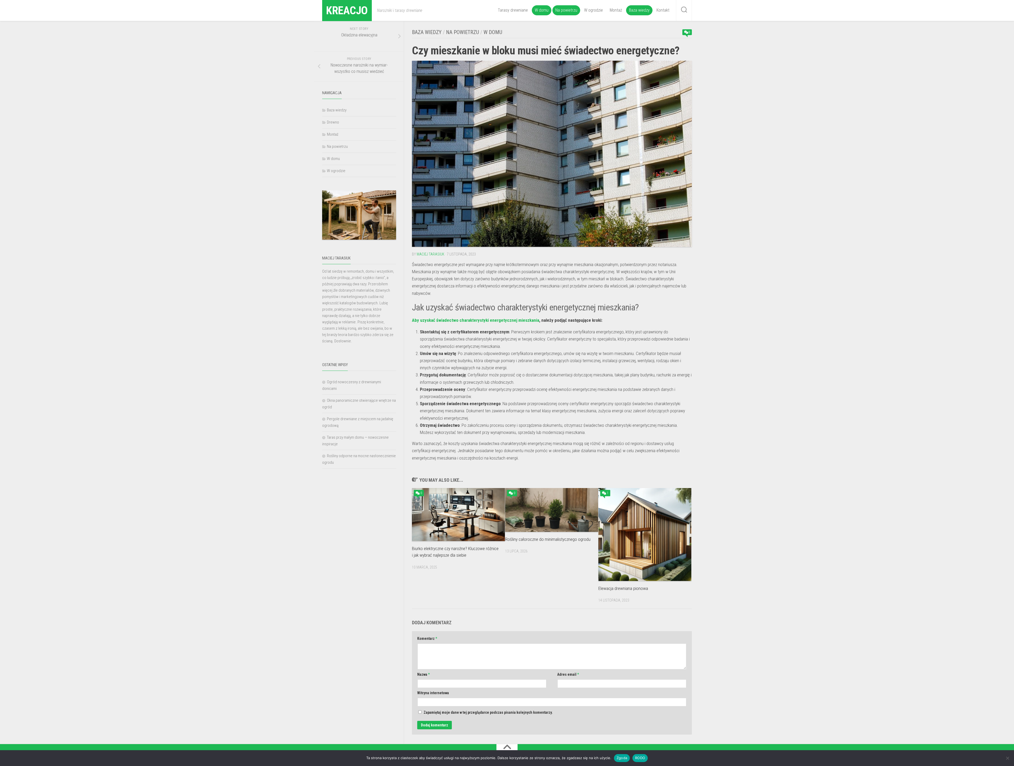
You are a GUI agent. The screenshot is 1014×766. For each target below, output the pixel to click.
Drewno (333, 122)
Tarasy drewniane (513, 10)
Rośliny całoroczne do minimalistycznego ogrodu (547, 539)
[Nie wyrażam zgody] (1007, 758)
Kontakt (662, 10)
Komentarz (427, 638)
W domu (541, 10)
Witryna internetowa (433, 693)
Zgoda (622, 758)
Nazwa (423, 674)
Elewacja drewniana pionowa (623, 588)
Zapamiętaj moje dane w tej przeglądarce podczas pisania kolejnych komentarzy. (488, 712)
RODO (640, 758)
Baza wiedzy (639, 10)
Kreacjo (347, 10)
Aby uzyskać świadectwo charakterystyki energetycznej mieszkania (475, 320)
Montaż (616, 10)
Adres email (568, 674)
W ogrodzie (593, 10)
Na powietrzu (566, 10)
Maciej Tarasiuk (430, 254)
